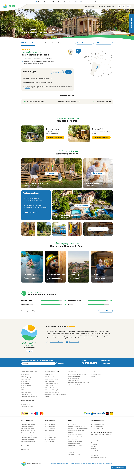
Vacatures (53, 464)
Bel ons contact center (56, 342)
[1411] (89, 363)
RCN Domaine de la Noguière (52, 390)
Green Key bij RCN (72, 424)
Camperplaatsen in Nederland (75, 445)
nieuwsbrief (108, 434)
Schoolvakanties (95, 438)
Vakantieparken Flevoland (28, 431)
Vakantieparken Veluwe (27, 428)
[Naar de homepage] (9, 6)
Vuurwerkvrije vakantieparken (98, 457)
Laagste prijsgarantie (132, 23)
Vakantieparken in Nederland (29, 396)
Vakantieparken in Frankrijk (52, 392)
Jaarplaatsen (71, 450)
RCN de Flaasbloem (26, 392)
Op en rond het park (58, 44)
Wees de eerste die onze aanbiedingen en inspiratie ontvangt (37, 360)
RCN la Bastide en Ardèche (51, 383)
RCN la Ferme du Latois (50, 377)
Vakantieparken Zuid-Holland (29, 437)
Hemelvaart (94, 444)
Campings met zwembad (74, 443)
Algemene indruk (26, 300)
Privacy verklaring (80, 464)
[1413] (83, 363)
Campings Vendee (49, 431)
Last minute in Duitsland (97, 428)
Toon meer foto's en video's (99, 229)
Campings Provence (50, 441)
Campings (70, 448)
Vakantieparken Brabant (27, 439)
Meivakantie (94, 449)
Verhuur (47, 43)
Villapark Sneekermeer (27, 394)
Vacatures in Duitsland (73, 380)
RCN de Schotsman (26, 390)
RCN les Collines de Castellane (52, 388)
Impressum (88, 464)
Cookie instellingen (108, 464)
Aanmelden (61, 363)
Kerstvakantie (94, 455)
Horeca (70, 304)
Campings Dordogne (50, 428)
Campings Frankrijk (50, 424)
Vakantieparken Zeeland (27, 435)
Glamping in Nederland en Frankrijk (77, 426)
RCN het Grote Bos (26, 385)
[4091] (95, 363)
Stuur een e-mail (74, 342)
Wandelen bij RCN (72, 452)
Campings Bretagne (50, 426)
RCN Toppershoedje (26, 388)
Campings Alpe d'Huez (50, 437)
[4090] (92, 363)
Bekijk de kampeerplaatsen (84, 43)
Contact (93, 376)
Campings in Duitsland (27, 406)
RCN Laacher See (25, 404)
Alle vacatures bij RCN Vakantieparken (77, 375)
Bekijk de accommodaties (104, 43)
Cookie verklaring (97, 464)
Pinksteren (93, 446)
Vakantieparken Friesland (28, 424)
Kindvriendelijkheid (27, 304)
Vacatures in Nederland (74, 376)
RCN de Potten (25, 375)
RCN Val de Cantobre (50, 381)
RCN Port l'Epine (49, 375)
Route (68, 72)
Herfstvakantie (94, 453)
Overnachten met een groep (75, 435)
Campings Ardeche (49, 435)
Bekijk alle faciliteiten (31, 212)
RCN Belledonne (49, 385)
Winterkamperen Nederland (75, 454)
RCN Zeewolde (25, 383)
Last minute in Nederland (97, 424)
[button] (28, 229)
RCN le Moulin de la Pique (28, 43)
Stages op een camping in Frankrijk (77, 384)
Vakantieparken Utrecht (27, 433)
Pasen (92, 442)
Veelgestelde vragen (96, 375)
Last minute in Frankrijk (97, 426)
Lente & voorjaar (95, 440)
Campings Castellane (50, 439)
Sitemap (72, 464)
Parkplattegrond (57, 72)
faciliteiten (27, 88)
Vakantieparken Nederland (28, 441)
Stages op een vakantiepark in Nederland (78, 382)
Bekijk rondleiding (84, 205)
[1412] (86, 363)
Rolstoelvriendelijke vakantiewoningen (78, 428)
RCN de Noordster (26, 379)
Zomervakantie (95, 451)
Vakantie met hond (72, 439)
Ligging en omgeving (74, 300)
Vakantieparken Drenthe (27, 426)
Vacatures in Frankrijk (73, 378)
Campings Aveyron (49, 433)
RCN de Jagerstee (25, 381)
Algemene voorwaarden (63, 464)
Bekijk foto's (52, 173)
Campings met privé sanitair (75, 441)
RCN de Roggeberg (26, 377)
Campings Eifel (25, 449)
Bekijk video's (99, 173)
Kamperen (40, 43)
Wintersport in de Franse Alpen (76, 437)
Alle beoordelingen (105, 311)
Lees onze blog (106, 363)
